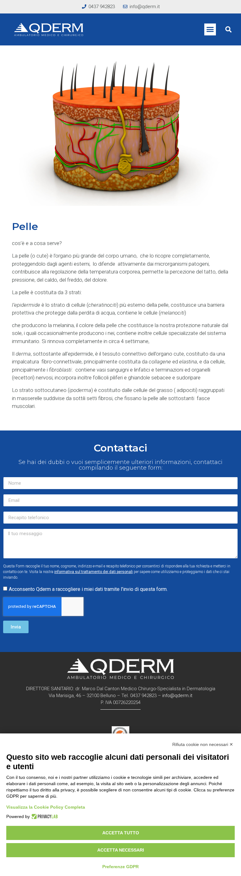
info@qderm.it (177, 695)
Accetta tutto (120, 832)
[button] (210, 29)
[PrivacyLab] (44, 816)
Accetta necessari (120, 850)
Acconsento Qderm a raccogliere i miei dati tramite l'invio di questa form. (88, 589)
